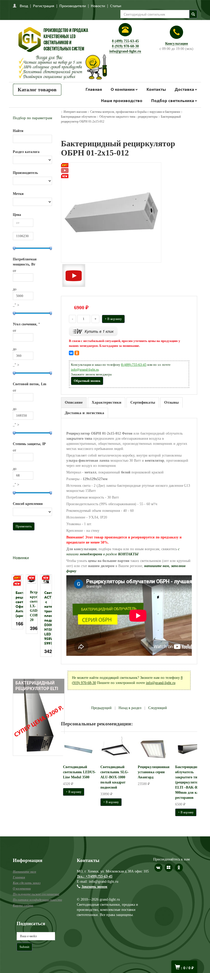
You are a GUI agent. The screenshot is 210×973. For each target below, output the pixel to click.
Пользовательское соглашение (36, 894)
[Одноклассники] (77, 353)
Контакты (156, 89)
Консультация (176, 44)
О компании (123, 89)
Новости (98, 5)
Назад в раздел (130, 708)
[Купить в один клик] (93, 331)
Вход (24, 5)
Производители (72, 5)
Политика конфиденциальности (37, 900)
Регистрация (43, 5)
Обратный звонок (87, 381)
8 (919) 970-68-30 (125, 46)
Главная (94, 89)
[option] (19, 604)
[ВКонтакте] (71, 353)
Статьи (115, 5)
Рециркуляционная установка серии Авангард (154, 772)
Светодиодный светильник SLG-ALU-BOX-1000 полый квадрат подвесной (114, 777)
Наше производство (121, 100)
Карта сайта (23, 905)
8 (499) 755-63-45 (125, 41)
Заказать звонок (94, 887)
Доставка (184, 89)
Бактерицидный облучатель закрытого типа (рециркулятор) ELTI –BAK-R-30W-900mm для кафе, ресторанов (191, 782)
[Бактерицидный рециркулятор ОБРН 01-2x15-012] (111, 212)
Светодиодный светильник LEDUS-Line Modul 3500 (79, 772)
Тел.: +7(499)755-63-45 (94, 876)
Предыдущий (101, 708)
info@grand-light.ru (125, 51)
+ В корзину (113, 319)
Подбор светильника (172, 100)
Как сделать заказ (26, 883)
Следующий (157, 708)
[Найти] (193, 14)
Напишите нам (24, 872)
